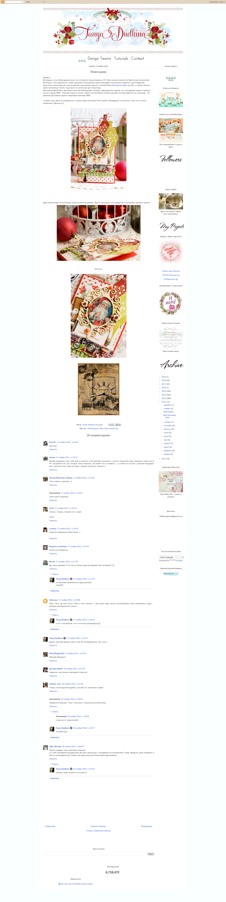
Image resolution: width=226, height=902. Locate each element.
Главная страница (98, 826)
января (167, 454)
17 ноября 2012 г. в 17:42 (84, 579)
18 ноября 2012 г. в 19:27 (84, 728)
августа (167, 429)
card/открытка (93, 428)
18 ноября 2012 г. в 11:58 (72, 684)
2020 (164, 377)
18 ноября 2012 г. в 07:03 (74, 669)
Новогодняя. (168, 412)
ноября (167, 408)
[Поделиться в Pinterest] (119, 424)
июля (166, 433)
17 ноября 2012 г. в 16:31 (78, 546)
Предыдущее (146, 826)
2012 (164, 402)
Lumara (52, 529)
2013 (164, 398)
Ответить (53, 449)
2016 (164, 388)
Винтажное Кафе (119, 85)
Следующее (50, 826)
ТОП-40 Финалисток (171, 275)
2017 (164, 384)
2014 (164, 395)
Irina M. (52, 442)
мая (166, 440)
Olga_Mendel (55, 746)
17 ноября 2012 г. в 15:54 (84, 478)
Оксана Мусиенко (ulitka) (60, 478)
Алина (52, 457)
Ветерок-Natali (56, 669)
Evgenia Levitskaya (58, 546)
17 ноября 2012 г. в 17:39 (67, 562)
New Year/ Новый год (109, 428)
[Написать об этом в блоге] (112, 424)
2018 (164, 380)
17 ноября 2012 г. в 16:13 (65, 508)
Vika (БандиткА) (56, 653)
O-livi (51, 508)
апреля (167, 443)
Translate (179, 560)
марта (167, 447)
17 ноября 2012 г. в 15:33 (66, 457)
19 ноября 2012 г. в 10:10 (84, 769)
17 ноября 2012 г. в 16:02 (72, 493)
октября (167, 422)
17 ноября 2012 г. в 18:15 (84, 620)
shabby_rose (55, 684)
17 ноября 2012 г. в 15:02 (67, 442)
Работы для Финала (171, 271)
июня (166, 436)
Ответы (55, 574)
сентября (168, 425)
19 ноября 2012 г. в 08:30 (72, 746)
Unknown (53, 600)
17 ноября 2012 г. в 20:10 (75, 653)
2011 (164, 459)
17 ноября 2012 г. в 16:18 (67, 529)
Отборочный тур (171, 279)
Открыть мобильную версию (98, 831)
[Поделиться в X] (114, 424)
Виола (52, 562)
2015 (164, 391)
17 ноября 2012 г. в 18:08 (69, 600)
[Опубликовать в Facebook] (117, 424)
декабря (167, 405)
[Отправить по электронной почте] (109, 424)
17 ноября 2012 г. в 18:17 (77, 638)
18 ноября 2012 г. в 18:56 (72, 699)
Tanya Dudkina (88, 425)
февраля (168, 450)
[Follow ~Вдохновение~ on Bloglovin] (171, 575)
